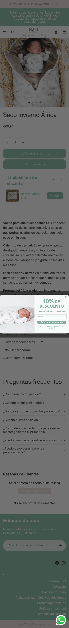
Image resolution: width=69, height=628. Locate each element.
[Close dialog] (67, 297)
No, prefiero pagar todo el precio (52, 327)
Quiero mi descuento (51, 322)
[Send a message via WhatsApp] (61, 620)
